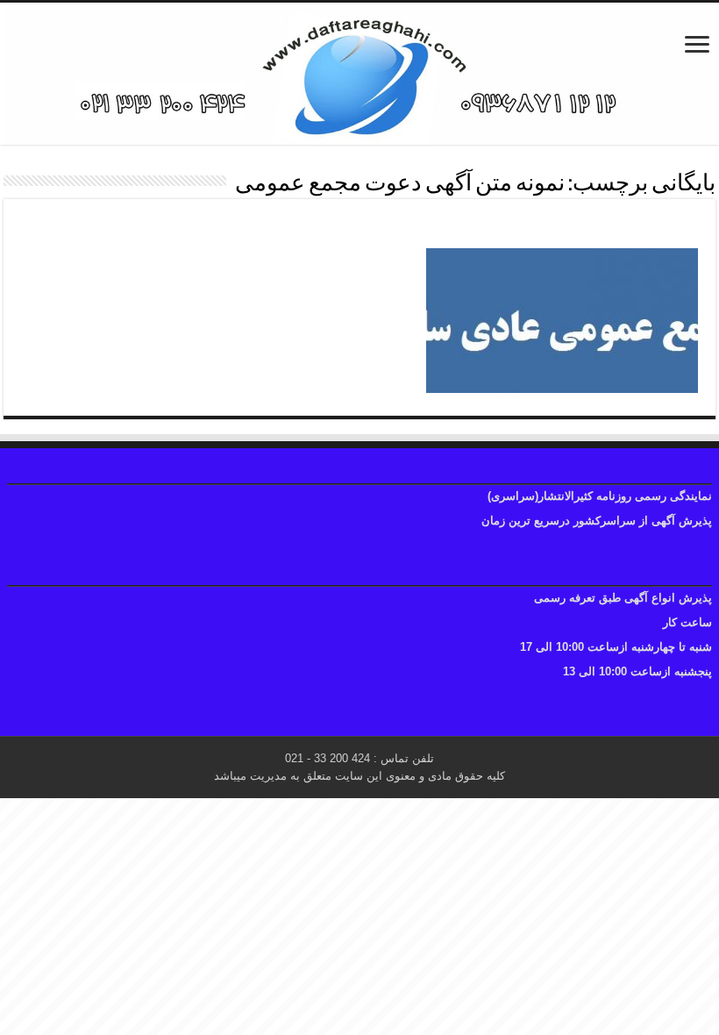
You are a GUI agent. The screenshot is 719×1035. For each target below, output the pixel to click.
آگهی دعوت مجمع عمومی (602, 228)
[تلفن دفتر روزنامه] (359, 74)
